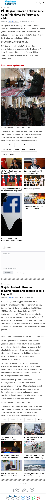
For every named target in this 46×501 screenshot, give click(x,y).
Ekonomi (13, 420)
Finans (21, 420)
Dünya (11, 145)
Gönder (7, 273)
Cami (4, 145)
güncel (19, 145)
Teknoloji (39, 420)
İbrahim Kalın (28, 145)
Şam (23, 150)
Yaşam (12, 154)
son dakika (32, 150)
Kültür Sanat (7, 150)
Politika (16, 150)
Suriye (5, 154)
